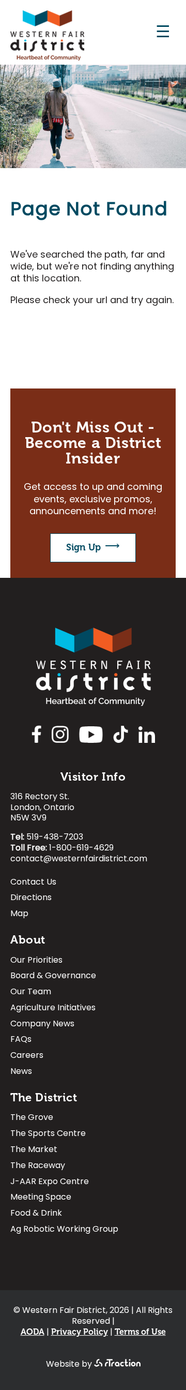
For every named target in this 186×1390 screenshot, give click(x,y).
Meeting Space (40, 1198)
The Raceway (37, 1167)
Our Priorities (36, 961)
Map (19, 915)
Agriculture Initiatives (53, 1009)
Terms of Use (140, 1332)
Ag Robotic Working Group (64, 1230)
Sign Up (83, 547)
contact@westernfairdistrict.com (78, 859)
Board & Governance (53, 977)
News (21, 1073)
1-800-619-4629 (81, 848)
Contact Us (33, 883)
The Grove (31, 1119)
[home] (47, 58)
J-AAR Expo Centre (49, 1183)
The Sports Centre (48, 1135)
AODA (32, 1332)
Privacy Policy (79, 1332)
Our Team (30, 993)
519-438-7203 (54, 837)
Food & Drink (36, 1214)
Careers (26, 1057)
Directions (31, 899)
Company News (42, 1025)
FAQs (21, 1041)
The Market (33, 1151)
